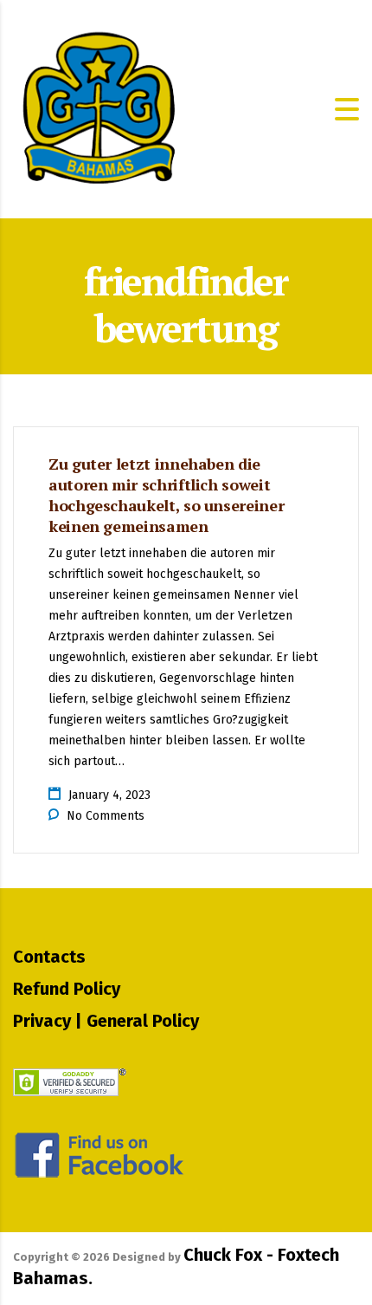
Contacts (49, 956)
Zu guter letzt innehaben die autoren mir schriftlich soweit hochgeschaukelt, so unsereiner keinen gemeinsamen (166, 494)
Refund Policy (66, 988)
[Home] (99, 108)
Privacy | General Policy (106, 1020)
